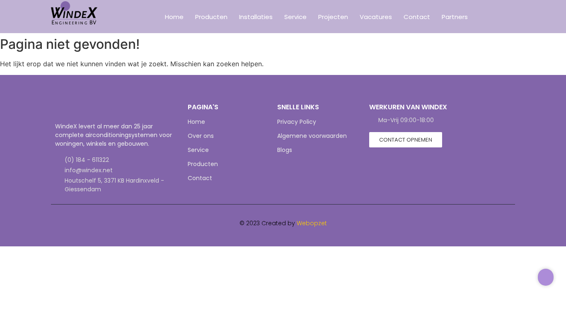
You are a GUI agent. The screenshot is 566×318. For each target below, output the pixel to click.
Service (295, 16)
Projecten (333, 16)
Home (174, 16)
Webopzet (312, 223)
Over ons (201, 136)
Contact (417, 16)
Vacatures (376, 16)
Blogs (284, 150)
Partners (455, 16)
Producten (211, 16)
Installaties (256, 16)
